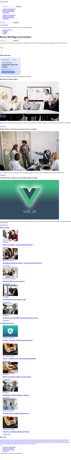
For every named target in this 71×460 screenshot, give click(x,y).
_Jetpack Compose (22, 442)
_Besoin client (27, 441)
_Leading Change (31, 442)
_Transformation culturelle (15, 443)
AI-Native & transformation (9, 9)
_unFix (20, 443)
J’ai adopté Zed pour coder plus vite (14, 299)
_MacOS (35, 442)
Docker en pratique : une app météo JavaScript (18, 245)
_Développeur (56, 441)
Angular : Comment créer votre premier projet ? (18, 340)
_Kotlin (27, 442)
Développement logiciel (8, 11)
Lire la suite (3, 126)
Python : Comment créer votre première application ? (19, 358)
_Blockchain (35, 441)
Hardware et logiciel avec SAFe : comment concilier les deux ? (22, 263)
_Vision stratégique (31, 443)
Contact (5, 33)
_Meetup (38, 442)
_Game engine (61, 441)
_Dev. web (52, 441)
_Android (18, 441)
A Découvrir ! (3, 175)
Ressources (6, 12)
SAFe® (4, 441)
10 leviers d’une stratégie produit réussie (16, 413)
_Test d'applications (7, 443)
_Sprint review (62, 442)
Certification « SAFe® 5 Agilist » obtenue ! (16, 395)
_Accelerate (15, 441)
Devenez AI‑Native (7, 29)
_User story (24, 443)
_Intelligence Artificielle (13, 442)
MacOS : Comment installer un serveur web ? (17, 377)
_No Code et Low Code (43, 442)
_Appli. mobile (22, 441)
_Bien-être (31, 441)
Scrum (6, 441)
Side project (9, 441)
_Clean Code (44, 441)
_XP (35, 443)
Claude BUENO (4, 1)
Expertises (5, 31)
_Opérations (49, 442)
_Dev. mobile (48, 441)
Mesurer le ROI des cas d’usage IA (14, 281)
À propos (5, 32)
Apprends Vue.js (4, 225)
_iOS (18, 442)
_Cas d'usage (39, 441)
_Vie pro (27, 443)
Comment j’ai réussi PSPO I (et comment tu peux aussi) (20, 318)
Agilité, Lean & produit (8, 10)
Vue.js (12, 441)
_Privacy (53, 442)
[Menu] (0, 4)
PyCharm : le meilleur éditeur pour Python (16, 431)
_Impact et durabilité (6, 442)
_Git (2, 442)
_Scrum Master (57, 442)
